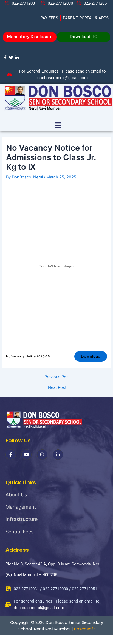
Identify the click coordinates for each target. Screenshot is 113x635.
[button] (58, 125)
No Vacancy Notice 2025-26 (28, 356)
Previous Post (57, 377)
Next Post (57, 388)
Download (90, 356)
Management (20, 507)
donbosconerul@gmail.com (39, 607)
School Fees (19, 532)
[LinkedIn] (16, 57)
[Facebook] (5, 57)
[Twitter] (11, 57)
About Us (16, 494)
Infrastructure (21, 519)
